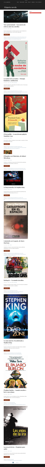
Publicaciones (22, 2)
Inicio (18, 2)
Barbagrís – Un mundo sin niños (14, 280)
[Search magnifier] (40, 12)
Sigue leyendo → (7, 34)
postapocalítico (15, 292)
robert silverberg (20, 168)
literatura (12, 146)
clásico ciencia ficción (10, 147)
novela (14, 146)
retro (11, 148)
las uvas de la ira (14, 460)
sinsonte (21, 404)
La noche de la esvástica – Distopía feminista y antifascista (14, 80)
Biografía (33, 2)
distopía (12, 197)
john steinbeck (9, 460)
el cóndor (14, 147)
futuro (9, 404)
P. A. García (7, 2)
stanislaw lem (17, 148)
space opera (20, 146)
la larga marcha (16, 198)
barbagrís (9, 291)
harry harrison (12, 255)
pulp (16, 146)
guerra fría (8, 255)
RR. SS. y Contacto (38, 2)
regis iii (8, 148)
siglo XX (21, 460)
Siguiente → (17, 462)
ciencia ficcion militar (14, 253)
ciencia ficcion (9, 146)
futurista (7, 404)
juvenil (14, 197)
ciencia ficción (9, 169)
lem (19, 147)
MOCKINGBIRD (12, 404)
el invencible (17, 147)
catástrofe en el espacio (11, 254)
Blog (26, 2)
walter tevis (23, 404)
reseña (18, 146)
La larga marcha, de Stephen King (14, 187)
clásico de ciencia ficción (21, 254)
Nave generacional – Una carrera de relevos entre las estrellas (15, 26)
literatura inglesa (19, 291)
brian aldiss (11, 291)
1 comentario (15, 82)
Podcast (29, 2)
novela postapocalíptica (10, 292)
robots (19, 404)
